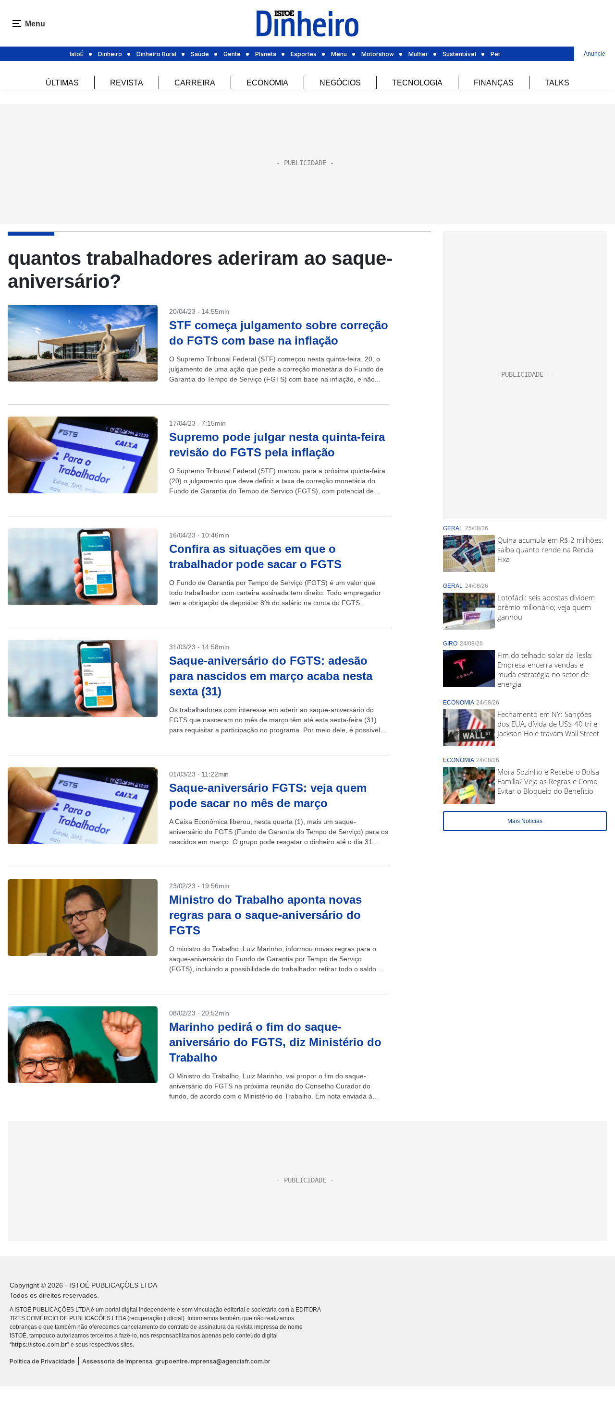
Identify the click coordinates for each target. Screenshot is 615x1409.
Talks (557, 83)
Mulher (418, 54)
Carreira (194, 83)
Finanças (494, 83)
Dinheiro (110, 54)
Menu (339, 54)
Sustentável (459, 54)
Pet (495, 54)
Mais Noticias (524, 821)
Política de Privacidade (42, 1361)
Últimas (62, 83)
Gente (232, 54)
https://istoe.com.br (39, 1344)
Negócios (340, 83)
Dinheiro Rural (156, 54)
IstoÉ (77, 54)
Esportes (304, 54)
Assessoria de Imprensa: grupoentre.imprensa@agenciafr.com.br (176, 1361)
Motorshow (377, 54)
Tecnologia (417, 83)
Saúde (200, 54)
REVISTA (126, 83)
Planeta (265, 54)
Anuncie (594, 53)
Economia (267, 83)
